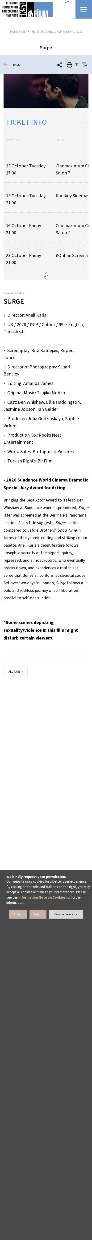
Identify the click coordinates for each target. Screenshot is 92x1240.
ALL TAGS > (15, 672)
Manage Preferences (66, 914)
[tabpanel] (46, 91)
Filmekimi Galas (14, 293)
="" (67, 2)
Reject (38, 914)
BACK (16, 65)
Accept (18, 914)
